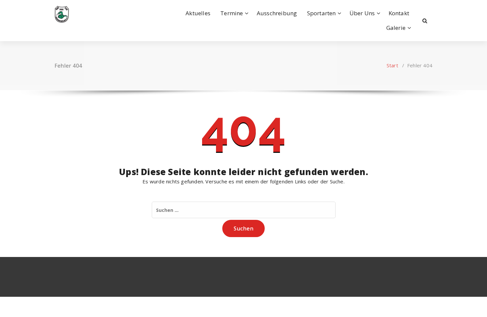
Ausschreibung (277, 13)
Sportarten (321, 13)
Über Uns (362, 13)
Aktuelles (198, 13)
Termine (231, 13)
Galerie (396, 28)
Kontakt (399, 13)
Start (392, 65)
